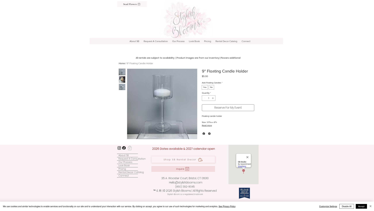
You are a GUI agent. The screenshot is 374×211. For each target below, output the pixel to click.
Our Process (125, 162)
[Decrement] (204, 98)
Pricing (122, 169)
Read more (207, 125)
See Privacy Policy (227, 206)
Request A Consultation (128, 158)
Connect (123, 175)
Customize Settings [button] (328, 206)
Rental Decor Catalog (128, 172)
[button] (130, 148)
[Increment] (213, 98)
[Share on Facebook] (204, 133)
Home (122, 63)
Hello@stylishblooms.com (185, 182)
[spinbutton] (208, 98)
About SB (123, 155)
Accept (361, 206)
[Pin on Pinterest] (209, 133)
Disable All (347, 206)
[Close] (370, 206)
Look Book (124, 165)
